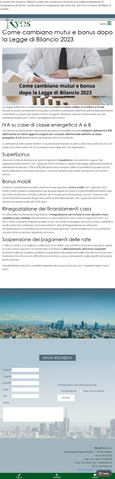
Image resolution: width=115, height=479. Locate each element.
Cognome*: (7, 376)
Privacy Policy (85, 469)
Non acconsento (94, 390)
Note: (6, 402)
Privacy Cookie (103, 469)
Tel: (5, 395)
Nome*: (7, 369)
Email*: (7, 382)
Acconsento (68, 390)
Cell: (6, 389)
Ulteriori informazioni (11, 12)
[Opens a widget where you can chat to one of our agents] (104, 474)
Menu (103, 24)
